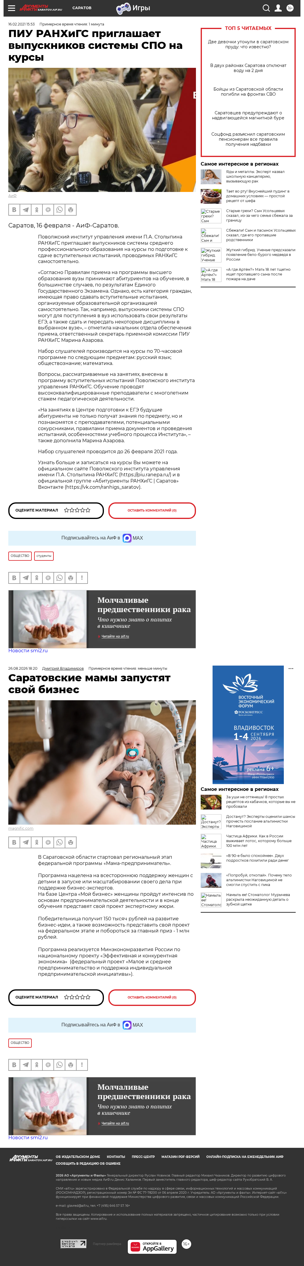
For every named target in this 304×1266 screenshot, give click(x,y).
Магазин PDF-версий (181, 1157)
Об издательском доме (78, 1157)
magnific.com (21, 828)
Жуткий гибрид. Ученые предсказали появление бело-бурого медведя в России (260, 255)
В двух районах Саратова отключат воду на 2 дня (248, 68)
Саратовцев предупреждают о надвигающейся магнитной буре (248, 115)
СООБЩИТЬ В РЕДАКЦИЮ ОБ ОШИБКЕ (88, 1164)
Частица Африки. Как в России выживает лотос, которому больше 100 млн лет (259, 841)
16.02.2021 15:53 (21, 24)
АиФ (12, 195)
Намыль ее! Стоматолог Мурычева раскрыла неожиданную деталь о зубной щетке (258, 899)
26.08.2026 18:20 (22, 668)
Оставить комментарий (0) (152, 510)
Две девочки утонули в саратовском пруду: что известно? (248, 44)
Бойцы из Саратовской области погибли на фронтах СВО (248, 92)
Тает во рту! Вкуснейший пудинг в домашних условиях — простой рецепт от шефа (257, 196)
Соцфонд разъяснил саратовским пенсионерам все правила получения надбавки (248, 139)
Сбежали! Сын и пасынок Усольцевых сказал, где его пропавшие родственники (261, 235)
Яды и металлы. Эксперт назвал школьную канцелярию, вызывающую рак (255, 176)
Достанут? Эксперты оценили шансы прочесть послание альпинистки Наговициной (260, 821)
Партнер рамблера (107, 1244)
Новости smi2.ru (28, 650)
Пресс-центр (143, 1157)
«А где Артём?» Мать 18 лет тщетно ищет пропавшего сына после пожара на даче (258, 274)
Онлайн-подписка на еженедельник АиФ (245, 1157)
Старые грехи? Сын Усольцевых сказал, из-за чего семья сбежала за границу (259, 215)
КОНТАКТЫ (116, 1157)
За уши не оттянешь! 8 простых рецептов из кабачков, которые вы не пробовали (260, 802)
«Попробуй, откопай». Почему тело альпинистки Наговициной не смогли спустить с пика (259, 880)
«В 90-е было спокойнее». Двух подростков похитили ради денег (257, 858)
